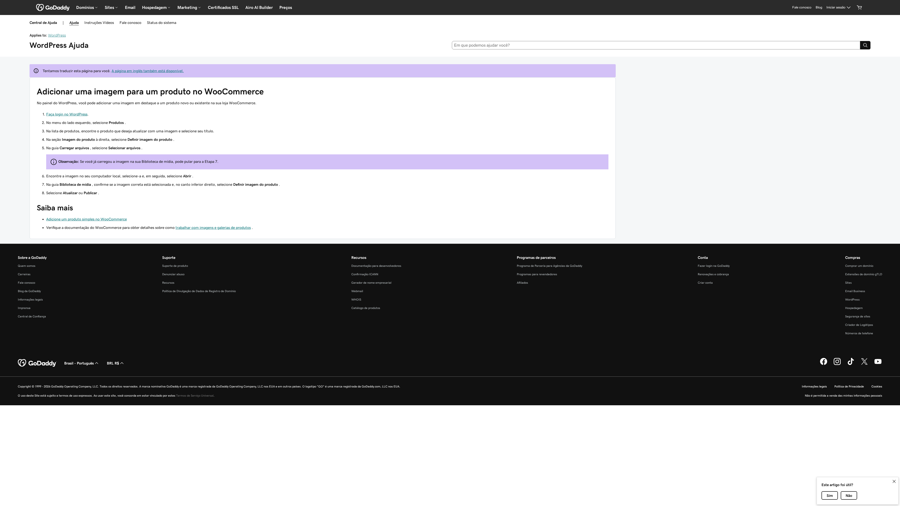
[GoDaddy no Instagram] (837, 364)
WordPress (57, 35)
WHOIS (356, 299)
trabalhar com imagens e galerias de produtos (213, 227)
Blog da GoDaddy (29, 291)
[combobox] (656, 45)
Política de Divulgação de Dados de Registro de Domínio (199, 291)
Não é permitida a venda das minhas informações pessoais (843, 395)
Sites (848, 282)
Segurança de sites (857, 316)
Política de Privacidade (849, 386)
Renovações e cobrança (713, 274)
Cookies (876, 386)
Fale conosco (130, 22)
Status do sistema (161, 22)
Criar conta (705, 282)
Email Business (855, 291)
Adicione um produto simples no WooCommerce (86, 219)
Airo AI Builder (259, 7)
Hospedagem (854, 307)
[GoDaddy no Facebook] (823, 364)
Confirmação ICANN (364, 274)
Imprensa (24, 307)
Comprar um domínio (859, 265)
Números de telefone (859, 333)
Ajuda (74, 22)
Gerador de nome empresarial (371, 282)
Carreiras (24, 274)
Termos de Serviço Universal (195, 395)
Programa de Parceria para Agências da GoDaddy (549, 265)
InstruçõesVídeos (99, 22)
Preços (285, 7)
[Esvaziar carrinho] (859, 7)
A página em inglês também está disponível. (148, 71)
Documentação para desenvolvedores (376, 265)
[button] (894, 481)
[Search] (865, 45)
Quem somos (26, 265)
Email (130, 7)
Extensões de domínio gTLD (863, 274)
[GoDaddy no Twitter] (864, 364)
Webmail (357, 291)
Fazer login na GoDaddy (714, 265)
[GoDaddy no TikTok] (851, 364)
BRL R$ (113, 363)
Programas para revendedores (537, 274)
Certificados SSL (223, 7)
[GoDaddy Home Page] (37, 363)
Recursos (168, 282)
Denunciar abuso (173, 274)
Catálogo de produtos (365, 307)
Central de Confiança (32, 316)
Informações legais (30, 299)
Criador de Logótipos (859, 324)
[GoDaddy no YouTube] (878, 364)
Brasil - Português (79, 363)
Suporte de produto (175, 265)
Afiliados (522, 282)
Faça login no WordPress (66, 114)
